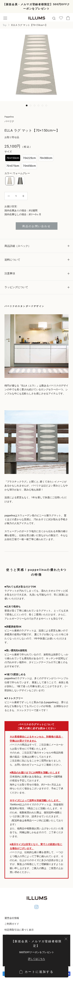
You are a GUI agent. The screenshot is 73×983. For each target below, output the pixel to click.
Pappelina (9, 117)
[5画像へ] (42, 105)
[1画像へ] (27, 105)
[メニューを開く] (5, 18)
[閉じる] (66, 938)
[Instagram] (36, 907)
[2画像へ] (30, 105)
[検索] (54, 18)
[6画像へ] (46, 105)
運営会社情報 (11, 918)
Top (4, 25)
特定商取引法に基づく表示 (19, 929)
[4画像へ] (38, 105)
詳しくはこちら (36, 958)
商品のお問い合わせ (36, 226)
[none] (12, 158)
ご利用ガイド (11, 923)
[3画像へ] (34, 105)
